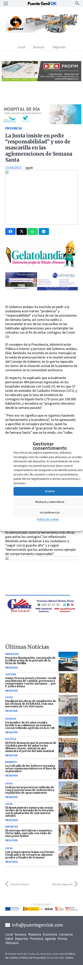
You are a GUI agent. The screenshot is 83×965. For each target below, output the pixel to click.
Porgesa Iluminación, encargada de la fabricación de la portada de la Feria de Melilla (30, 660)
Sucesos (10, 719)
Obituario (12, 943)
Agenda (50, 938)
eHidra (69, 958)
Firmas (62, 938)
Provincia (13, 128)
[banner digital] (38, 289)
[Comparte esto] (10, 231)
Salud (9, 938)
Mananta (11, 762)
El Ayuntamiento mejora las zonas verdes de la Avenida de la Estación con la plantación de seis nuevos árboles (29, 811)
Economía (50, 934)
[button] (6, 3)
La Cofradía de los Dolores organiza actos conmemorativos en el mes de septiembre (30, 768)
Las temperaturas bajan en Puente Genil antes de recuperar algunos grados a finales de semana (29, 854)
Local (9, 697)
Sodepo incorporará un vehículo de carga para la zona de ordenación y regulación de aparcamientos (29, 789)
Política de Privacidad (32, 958)
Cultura (10, 674)
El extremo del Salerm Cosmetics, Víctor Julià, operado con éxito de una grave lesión (29, 833)
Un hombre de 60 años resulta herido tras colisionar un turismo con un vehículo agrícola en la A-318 (30, 725)
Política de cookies (48, 519)
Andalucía (12, 654)
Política (10, 739)
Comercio (66, 934)
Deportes (11, 827)
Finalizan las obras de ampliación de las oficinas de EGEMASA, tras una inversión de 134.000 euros (30, 703)
